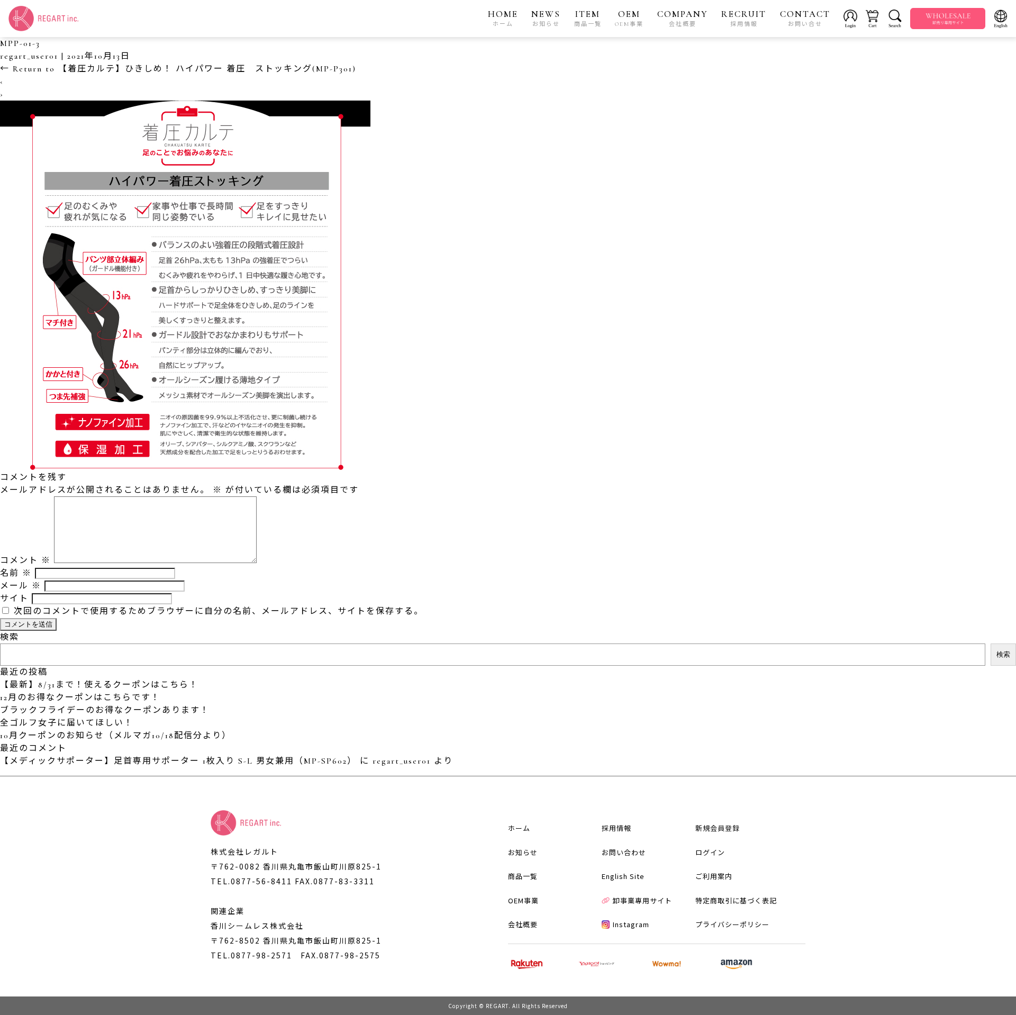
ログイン (710, 852)
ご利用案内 (713, 876)
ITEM (588, 18)
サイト (14, 598)
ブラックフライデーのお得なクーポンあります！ (105, 710)
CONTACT (805, 18)
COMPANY (682, 18)
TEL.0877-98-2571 (251, 955)
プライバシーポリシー (732, 924)
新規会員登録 (717, 828)
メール (20, 586)
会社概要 (523, 924)
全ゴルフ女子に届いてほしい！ (66, 723)
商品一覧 (523, 876)
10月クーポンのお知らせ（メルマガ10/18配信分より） (115, 735)
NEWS (545, 18)
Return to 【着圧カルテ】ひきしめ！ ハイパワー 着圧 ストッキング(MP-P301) (178, 69)
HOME (503, 18)
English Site (623, 876)
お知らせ (523, 852)
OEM (629, 18)
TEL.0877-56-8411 (251, 881)
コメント (25, 560)
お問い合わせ (624, 852)
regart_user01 (29, 56)
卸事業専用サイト (642, 900)
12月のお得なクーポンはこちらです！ (80, 697)
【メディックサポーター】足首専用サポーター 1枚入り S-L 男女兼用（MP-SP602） (178, 761)
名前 (16, 573)
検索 (9, 637)
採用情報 (616, 828)
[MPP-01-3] (185, 464)
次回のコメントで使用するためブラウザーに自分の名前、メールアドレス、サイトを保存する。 (218, 611)
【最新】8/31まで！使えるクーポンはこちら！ (99, 684)
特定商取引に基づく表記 (736, 900)
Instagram (631, 924)
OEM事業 (523, 900)
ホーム (519, 828)
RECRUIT (743, 18)
